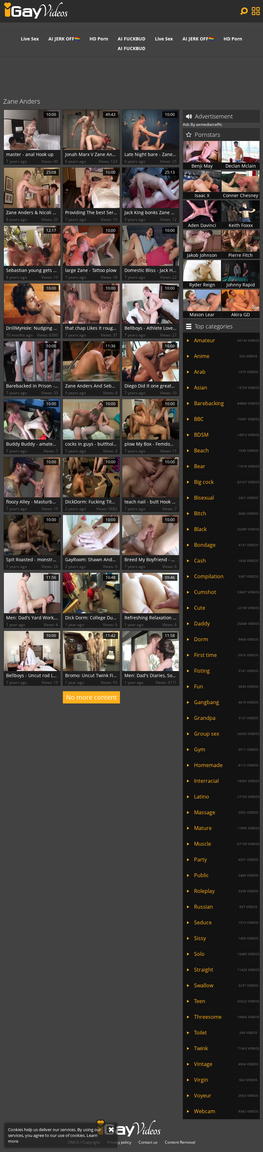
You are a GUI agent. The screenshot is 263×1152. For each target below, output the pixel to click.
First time (226, 655)
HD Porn (98, 39)
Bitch (226, 513)
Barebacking (226, 403)
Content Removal (180, 1142)
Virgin (225, 1079)
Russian (225, 906)
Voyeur (226, 1095)
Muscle (226, 843)
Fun (226, 686)
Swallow (226, 985)
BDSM (226, 434)
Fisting (226, 670)
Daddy (226, 623)
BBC (226, 419)
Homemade (226, 765)
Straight (226, 969)
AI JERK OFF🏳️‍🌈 (64, 39)
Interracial (226, 780)
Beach (226, 450)
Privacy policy (119, 1142)
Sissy (226, 938)
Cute (226, 607)
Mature (226, 828)
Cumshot (226, 592)
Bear (226, 466)
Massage (226, 812)
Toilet (225, 1032)
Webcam (226, 1111)
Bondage (226, 544)
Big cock (226, 481)
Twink (226, 1048)
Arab (226, 371)
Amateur (226, 340)
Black (226, 529)
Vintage (226, 1064)
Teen (226, 1001)
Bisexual (226, 497)
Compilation (226, 576)
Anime (225, 356)
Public (226, 875)
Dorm (226, 639)
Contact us (148, 1142)
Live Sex (30, 39)
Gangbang (226, 702)
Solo (226, 953)
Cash (226, 560)
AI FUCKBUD (131, 39)
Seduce (226, 922)
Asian (226, 387)
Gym (226, 749)
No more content (91, 697)
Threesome (226, 1016)
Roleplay (226, 891)
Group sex (226, 733)
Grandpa (226, 717)
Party (226, 859)
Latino (226, 796)
